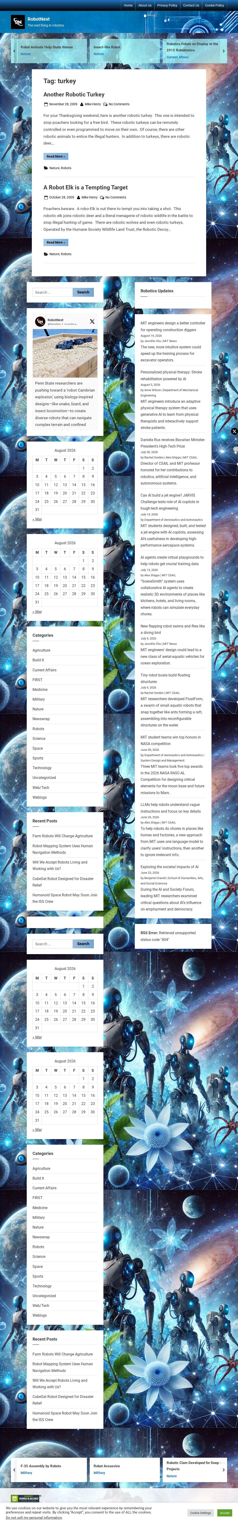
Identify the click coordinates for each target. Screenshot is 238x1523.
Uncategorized (44, 777)
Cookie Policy (214, 5)
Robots (186, 54)
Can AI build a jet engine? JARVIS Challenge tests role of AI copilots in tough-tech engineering (170, 502)
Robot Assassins (49, 1466)
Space (38, 748)
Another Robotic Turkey (74, 94)
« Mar (37, 519)
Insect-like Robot (48, 47)
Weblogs (40, 797)
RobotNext (39, 19)
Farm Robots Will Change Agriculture (63, 836)
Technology (42, 768)
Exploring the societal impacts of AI (169, 867)
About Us (145, 5)
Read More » (57, 157)
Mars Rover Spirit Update (200, 47)
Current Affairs (118, 57)
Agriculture (41, 650)
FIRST (38, 680)
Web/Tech (41, 787)
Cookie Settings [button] (200, 1513)
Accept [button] (224, 1513)
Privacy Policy (167, 5)
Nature (40, 54)
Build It (38, 660)
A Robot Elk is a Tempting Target (85, 187)
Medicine (40, 689)
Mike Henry (93, 104)
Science (39, 738)
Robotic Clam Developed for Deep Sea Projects (138, 1466)
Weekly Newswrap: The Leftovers (208, 1466)
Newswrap (41, 719)
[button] (65, 391)
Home (128, 5)
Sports (38, 758)
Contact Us (191, 5)
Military (39, 699)
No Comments (119, 104)
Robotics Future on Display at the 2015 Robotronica (133, 47)
